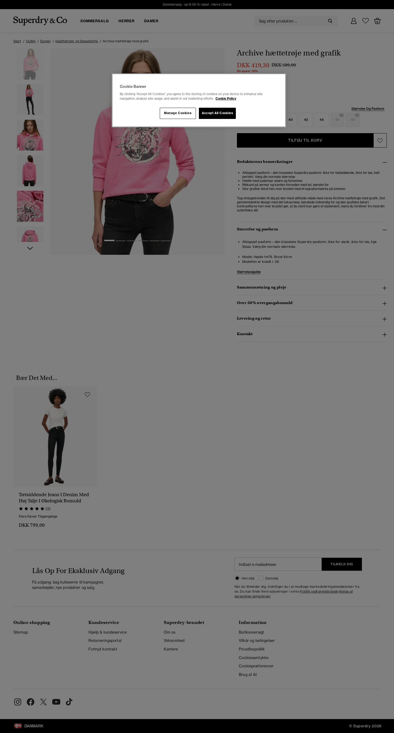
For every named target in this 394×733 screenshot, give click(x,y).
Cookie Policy (225, 98)
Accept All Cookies (217, 113)
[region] (199, 100)
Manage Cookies (177, 113)
